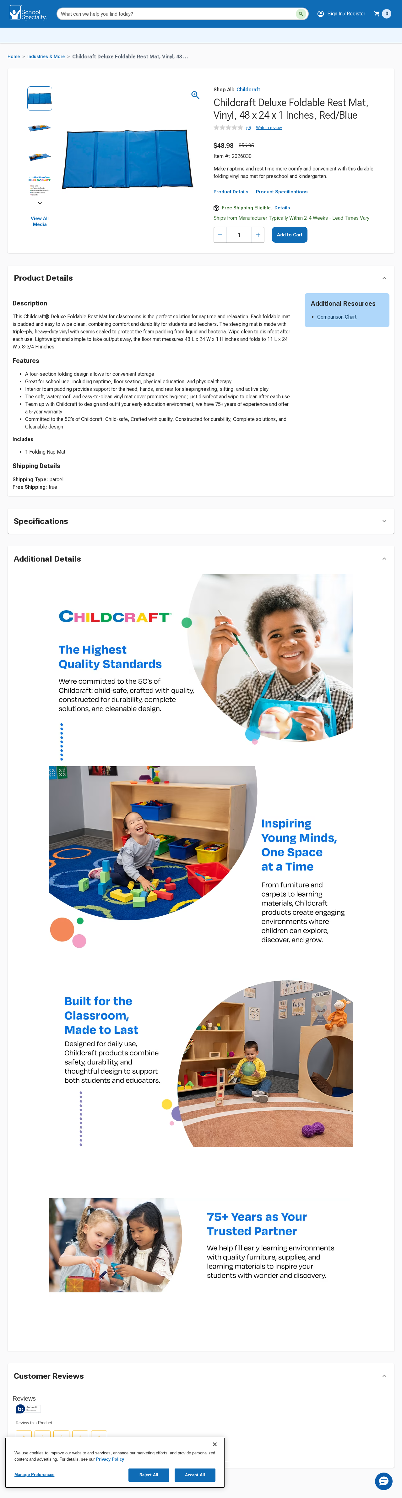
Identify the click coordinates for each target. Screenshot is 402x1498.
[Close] (215, 1444)
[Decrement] (220, 235)
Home (14, 56)
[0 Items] (377, 14)
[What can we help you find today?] (301, 14)
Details (282, 208)
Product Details (231, 192)
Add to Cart (289, 235)
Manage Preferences (34, 1474)
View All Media (40, 222)
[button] (341, 14)
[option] (39, 100)
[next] (40, 204)
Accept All (195, 1475)
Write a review (269, 127)
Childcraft (248, 90)
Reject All (148, 1475)
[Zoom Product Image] (195, 95)
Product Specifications (282, 192)
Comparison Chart (336, 317)
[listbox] (39, 144)
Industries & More (46, 56)
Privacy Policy (110, 1459)
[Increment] (258, 235)
